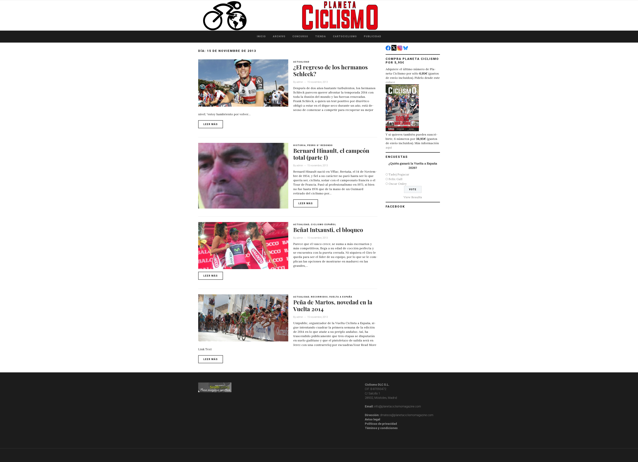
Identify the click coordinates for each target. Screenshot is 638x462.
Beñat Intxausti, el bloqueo (328, 229)
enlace (390, 82)
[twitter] (394, 49)
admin (299, 82)
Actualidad (301, 62)
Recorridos (319, 297)
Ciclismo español (323, 224)
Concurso (300, 36)
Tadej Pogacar (399, 174)
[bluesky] (406, 49)
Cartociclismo (345, 36)
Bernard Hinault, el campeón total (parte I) (331, 154)
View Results (413, 197)
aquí (389, 147)
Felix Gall (395, 179)
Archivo (279, 36)
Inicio (261, 36)
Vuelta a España (340, 297)
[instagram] (400, 49)
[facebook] (388, 49)
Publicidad (372, 36)
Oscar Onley (398, 184)
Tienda (320, 36)
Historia (299, 145)
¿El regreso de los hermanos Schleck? (330, 70)
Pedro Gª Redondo (320, 145)
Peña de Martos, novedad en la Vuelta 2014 (332, 305)
